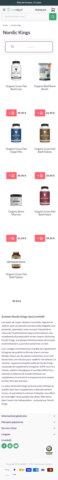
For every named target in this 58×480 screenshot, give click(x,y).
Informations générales (14, 415)
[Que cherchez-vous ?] (52, 16)
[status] (25, 47)
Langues (5, 434)
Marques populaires (12, 422)
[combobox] (25, 16)
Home (5, 25)
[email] (16, 445)
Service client (9, 428)
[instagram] (10, 445)
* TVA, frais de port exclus (40, 464)
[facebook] (4, 445)
